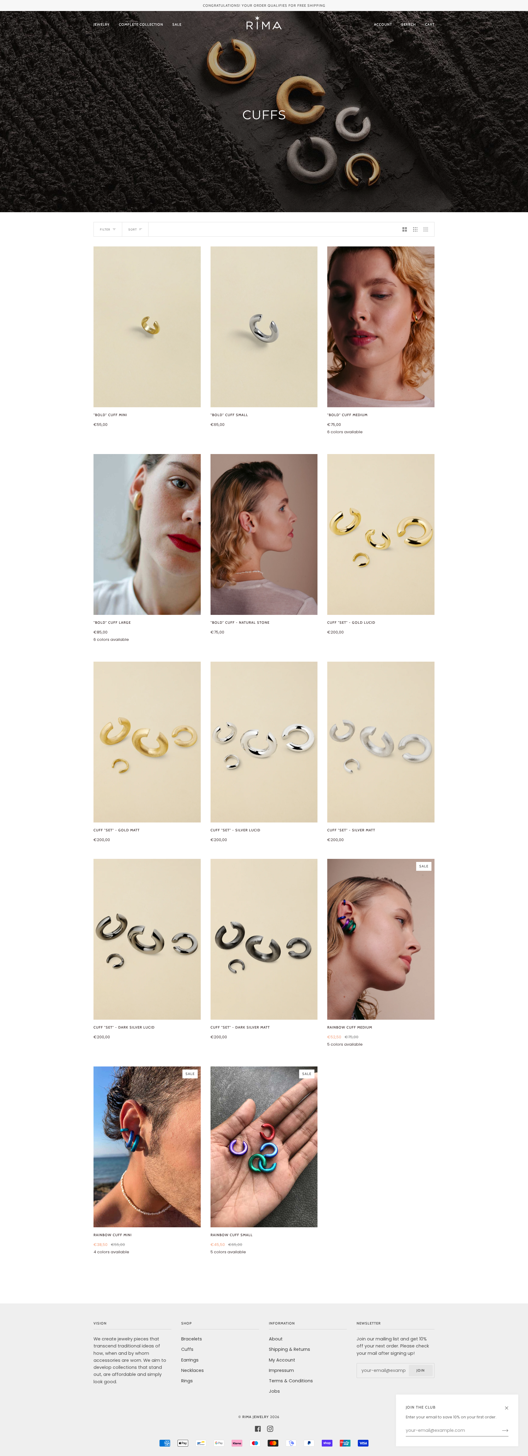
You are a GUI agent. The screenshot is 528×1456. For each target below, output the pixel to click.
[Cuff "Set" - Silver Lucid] (264, 742)
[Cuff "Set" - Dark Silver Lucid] (147, 939)
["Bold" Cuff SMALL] (264, 326)
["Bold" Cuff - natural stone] (264, 534)
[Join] (500, 1431)
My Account (282, 1360)
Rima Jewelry (255, 1417)
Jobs (274, 1391)
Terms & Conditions (291, 1381)
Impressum (281, 1370)
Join (420, 1370)
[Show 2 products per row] (404, 229)
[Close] (509, 1405)
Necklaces (192, 1370)
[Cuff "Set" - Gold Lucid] (381, 534)
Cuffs (187, 1349)
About (276, 1339)
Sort (132, 229)
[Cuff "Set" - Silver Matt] (381, 742)
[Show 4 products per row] (427, 229)
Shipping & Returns (289, 1349)
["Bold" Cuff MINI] (147, 326)
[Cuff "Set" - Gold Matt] (147, 742)
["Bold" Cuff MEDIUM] (381, 326)
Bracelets (191, 1339)
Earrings (190, 1360)
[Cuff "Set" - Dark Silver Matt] (264, 939)
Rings (187, 1381)
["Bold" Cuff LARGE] (147, 534)
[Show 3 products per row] (415, 229)
